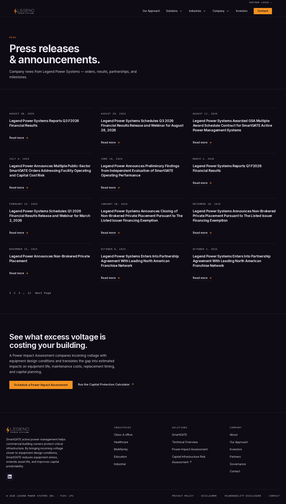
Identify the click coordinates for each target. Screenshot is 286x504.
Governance (238, 464)
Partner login (260, 3)
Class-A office (123, 434)
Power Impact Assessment (190, 449)
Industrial (120, 464)
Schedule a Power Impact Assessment (41, 384)
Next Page (43, 293)
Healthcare (121, 442)
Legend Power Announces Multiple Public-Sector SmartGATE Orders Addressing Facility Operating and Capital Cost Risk (50, 170)
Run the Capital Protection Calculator (104, 384)
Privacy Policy (183, 496)
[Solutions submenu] (181, 11)
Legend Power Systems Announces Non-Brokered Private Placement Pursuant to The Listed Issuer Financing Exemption (234, 216)
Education (120, 456)
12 (29, 293)
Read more (16, 138)
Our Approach (151, 11)
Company (219, 11)
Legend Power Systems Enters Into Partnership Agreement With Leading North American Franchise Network (140, 261)
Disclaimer (209, 496)
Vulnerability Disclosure (243, 496)
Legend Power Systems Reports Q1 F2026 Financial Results (227, 168)
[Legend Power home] (24, 11)
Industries (195, 11)
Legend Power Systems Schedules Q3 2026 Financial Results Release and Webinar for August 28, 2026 (142, 125)
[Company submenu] (228, 11)
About (234, 434)
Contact (262, 10)
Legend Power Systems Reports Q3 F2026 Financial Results (44, 123)
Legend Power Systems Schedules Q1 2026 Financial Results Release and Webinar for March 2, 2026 (49, 216)
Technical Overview (185, 442)
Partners (235, 456)
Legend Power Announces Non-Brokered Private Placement (49, 258)
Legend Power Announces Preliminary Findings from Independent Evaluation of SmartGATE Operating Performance (140, 170)
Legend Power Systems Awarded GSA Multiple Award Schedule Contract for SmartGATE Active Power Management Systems (232, 125)
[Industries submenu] (204, 11)
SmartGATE (179, 434)
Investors (241, 11)
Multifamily (121, 449)
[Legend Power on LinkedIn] (9, 476)
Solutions (172, 11)
